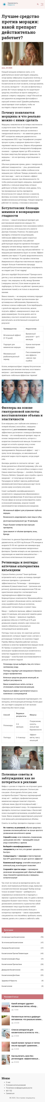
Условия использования (16, 1085)
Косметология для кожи (11, 975)
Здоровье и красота (9, 981)
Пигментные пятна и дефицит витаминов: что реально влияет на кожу (26, 1019)
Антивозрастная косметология (13, 937)
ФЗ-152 (9, 1091)
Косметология (7, 986)
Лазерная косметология (11, 948)
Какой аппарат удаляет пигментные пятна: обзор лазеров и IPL (23, 1006)
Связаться (10, 1093)
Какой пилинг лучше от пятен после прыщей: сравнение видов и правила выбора (25, 1045)
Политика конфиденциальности (19, 1088)
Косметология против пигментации (15, 953)
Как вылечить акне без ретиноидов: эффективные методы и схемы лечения (24, 1058)
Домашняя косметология (11, 970)
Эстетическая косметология (12, 942)
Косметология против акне (12, 964)
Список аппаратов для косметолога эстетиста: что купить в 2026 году (24, 1032)
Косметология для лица (11, 959)
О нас (8, 1082)
